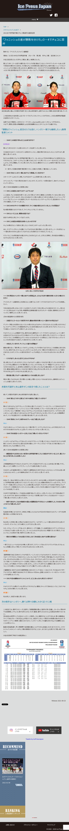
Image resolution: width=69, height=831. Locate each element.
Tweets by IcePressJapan (34, 739)
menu (34, 19)
